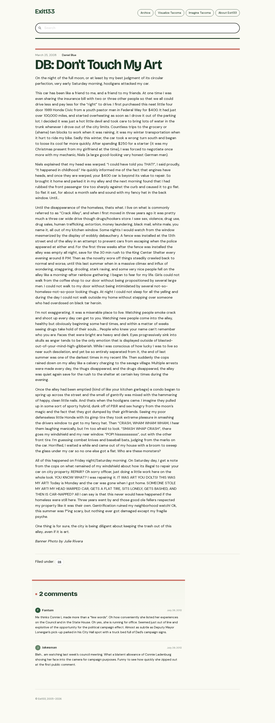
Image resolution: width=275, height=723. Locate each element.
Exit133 (45, 11)
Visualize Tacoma (169, 12)
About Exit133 (227, 12)
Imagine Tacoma (200, 12)
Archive (145, 12)
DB (59, 562)
